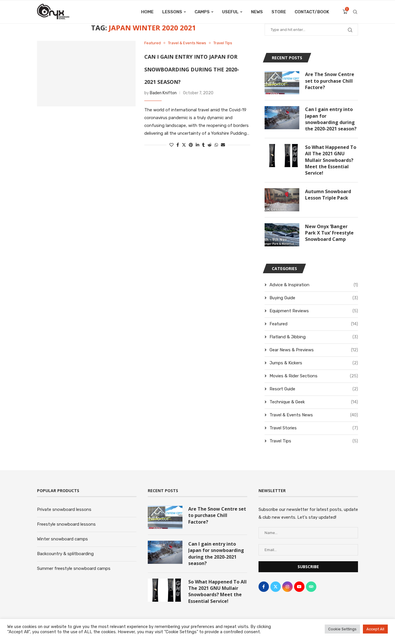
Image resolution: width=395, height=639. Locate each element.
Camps (202, 11)
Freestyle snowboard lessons (66, 524)
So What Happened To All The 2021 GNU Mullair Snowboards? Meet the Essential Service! (330, 160)
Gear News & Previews (314, 349)
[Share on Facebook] (177, 145)
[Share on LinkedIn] (197, 145)
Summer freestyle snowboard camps (73, 568)
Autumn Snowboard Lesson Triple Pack (328, 194)
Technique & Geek (314, 402)
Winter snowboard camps (62, 539)
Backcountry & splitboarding (65, 553)
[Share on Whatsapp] (216, 145)
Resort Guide (314, 388)
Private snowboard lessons (64, 509)
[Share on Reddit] (210, 145)
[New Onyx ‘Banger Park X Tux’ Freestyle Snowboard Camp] (282, 234)
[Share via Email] (223, 145)
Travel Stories (314, 428)
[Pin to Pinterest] (191, 145)
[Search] (355, 11)
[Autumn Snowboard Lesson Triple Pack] (282, 199)
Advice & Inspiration (314, 284)
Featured (314, 323)
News (257, 11)
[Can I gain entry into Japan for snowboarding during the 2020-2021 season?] (86, 73)
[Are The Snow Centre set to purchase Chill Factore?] (282, 82)
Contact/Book (312, 11)
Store (279, 11)
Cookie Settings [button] (342, 629)
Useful (230, 11)
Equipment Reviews (314, 310)
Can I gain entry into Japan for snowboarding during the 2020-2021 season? (191, 69)
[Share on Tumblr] (203, 145)
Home (147, 11)
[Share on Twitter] (184, 145)
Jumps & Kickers (314, 362)
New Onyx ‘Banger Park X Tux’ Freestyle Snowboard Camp (329, 233)
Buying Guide (314, 297)
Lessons (172, 11)
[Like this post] (171, 145)
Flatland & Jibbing (314, 336)
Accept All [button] (375, 629)
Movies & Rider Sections (314, 375)
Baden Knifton (163, 93)
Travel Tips (314, 441)
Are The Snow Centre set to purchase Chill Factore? (329, 81)
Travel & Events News (314, 415)
